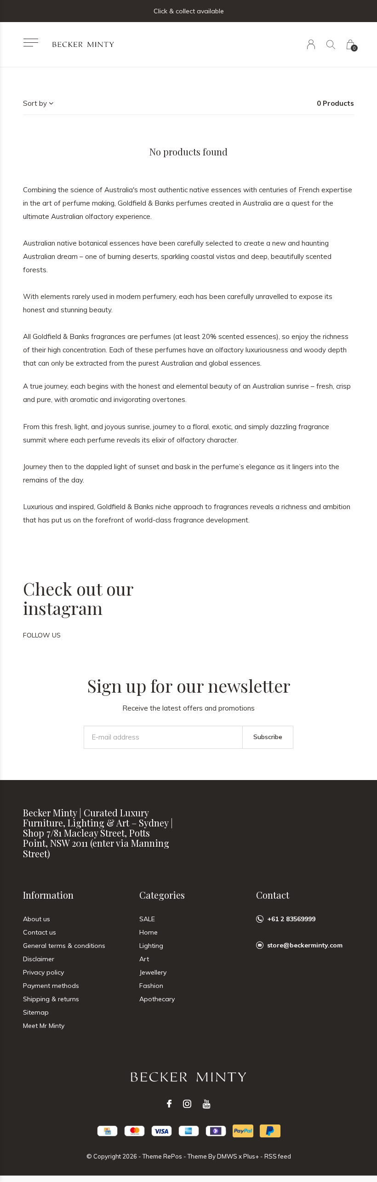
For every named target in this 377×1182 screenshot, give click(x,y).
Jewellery (152, 972)
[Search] (330, 44)
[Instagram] (187, 1104)
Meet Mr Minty (43, 1025)
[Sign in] (311, 44)
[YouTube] (207, 1104)
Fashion (151, 985)
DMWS (227, 1156)
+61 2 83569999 (291, 919)
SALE (147, 919)
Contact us (39, 932)
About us (36, 919)
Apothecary (157, 999)
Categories (162, 895)
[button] (30, 42)
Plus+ (251, 1156)
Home (148, 932)
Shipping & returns (51, 999)
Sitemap (36, 1012)
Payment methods (51, 985)
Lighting (151, 945)
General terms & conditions (64, 945)
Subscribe (267, 737)
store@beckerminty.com (305, 945)
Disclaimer (38, 959)
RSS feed (277, 1156)
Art (144, 959)
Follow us (42, 635)
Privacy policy (43, 972)
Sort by (35, 103)
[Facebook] (169, 1104)
